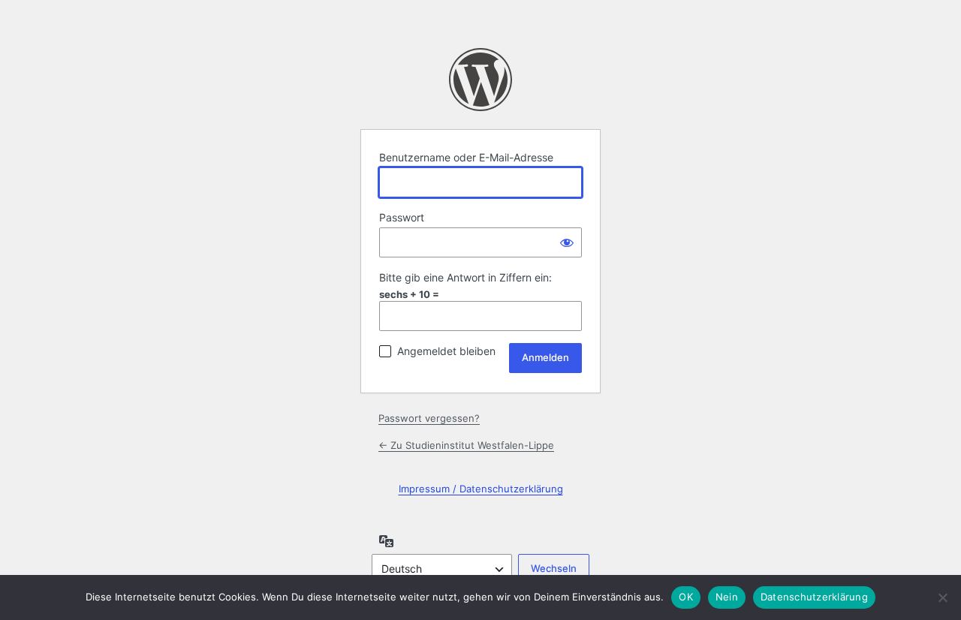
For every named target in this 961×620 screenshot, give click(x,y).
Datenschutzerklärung (814, 597)
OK (686, 597)
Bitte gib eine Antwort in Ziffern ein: (465, 277)
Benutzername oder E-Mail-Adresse (466, 157)
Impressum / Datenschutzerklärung (481, 489)
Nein (726, 597)
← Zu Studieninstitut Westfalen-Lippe (466, 445)
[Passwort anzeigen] (567, 242)
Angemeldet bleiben (446, 351)
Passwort (401, 217)
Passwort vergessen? (429, 418)
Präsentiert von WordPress (480, 79)
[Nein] (942, 597)
